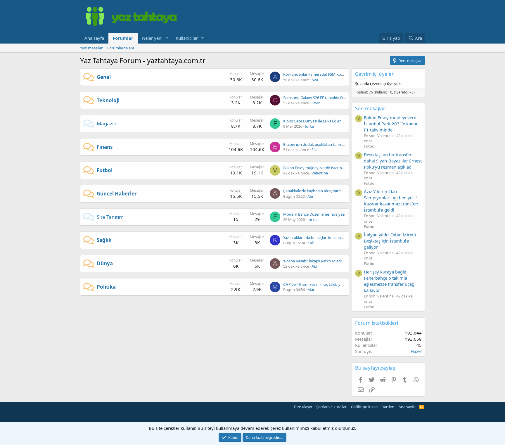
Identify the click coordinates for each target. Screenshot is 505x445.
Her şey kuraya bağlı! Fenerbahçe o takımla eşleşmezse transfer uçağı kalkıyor (390, 281)
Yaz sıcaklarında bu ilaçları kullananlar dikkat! (321, 237)
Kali (310, 242)
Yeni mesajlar (91, 48)
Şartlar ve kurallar (331, 406)
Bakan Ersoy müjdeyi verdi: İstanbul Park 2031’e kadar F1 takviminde (342, 167)
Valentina (320, 173)
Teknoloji (108, 100)
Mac (311, 289)
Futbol (105, 170)
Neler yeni (152, 38)
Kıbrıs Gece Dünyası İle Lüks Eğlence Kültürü (321, 121)
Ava (315, 79)
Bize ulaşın (303, 406)
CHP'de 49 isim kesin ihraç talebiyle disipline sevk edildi (330, 284)
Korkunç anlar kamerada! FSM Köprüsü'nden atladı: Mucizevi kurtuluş (343, 74)
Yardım (388, 406)
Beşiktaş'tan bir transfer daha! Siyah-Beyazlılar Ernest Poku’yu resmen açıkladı (393, 161)
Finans (105, 146)
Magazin (107, 123)
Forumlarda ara (120, 48)
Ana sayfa (94, 38)
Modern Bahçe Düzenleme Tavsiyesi (314, 214)
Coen (316, 102)
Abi (310, 196)
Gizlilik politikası (364, 406)
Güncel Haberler (117, 193)
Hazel (416, 351)
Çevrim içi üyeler (374, 73)
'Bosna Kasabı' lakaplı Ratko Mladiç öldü (317, 261)
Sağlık (104, 240)
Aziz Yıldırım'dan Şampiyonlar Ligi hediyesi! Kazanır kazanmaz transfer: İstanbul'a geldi (391, 200)
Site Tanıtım (110, 217)
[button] (167, 38)
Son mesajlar (370, 108)
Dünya (105, 263)
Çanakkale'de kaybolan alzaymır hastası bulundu (325, 190)
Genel (104, 77)
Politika (106, 286)
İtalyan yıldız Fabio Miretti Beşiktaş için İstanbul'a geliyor (390, 241)
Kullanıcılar (187, 38)
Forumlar (123, 38)
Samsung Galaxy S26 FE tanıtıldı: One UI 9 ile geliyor (328, 97)
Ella (314, 149)
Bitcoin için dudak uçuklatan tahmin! (315, 144)
